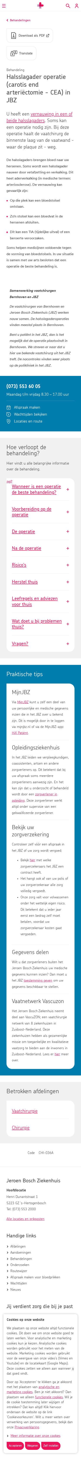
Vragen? (40, 643)
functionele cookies (49, 1397)
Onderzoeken (19, 1265)
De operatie (40, 531)
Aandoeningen (20, 1252)
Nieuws (15, 1289)
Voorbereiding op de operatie (40, 512)
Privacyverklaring (27, 1427)
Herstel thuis (40, 582)
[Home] (40, 5)
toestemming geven (38, 980)
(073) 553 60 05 (23, 386)
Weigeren (32, 1445)
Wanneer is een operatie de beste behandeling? (9, 481)
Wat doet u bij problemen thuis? (40, 624)
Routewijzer (18, 1271)
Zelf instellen (50, 1445)
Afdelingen (18, 1246)
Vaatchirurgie (25, 1111)
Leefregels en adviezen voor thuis (40, 601)
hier (32, 860)
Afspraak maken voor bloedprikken (35, 1277)
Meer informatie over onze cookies (35, 1435)
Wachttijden (18, 1283)
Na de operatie (40, 548)
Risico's (40, 565)
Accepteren (15, 1445)
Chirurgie (21, 1127)
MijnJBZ (23, 702)
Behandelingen (21, 1259)
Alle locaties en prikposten (25, 1219)
